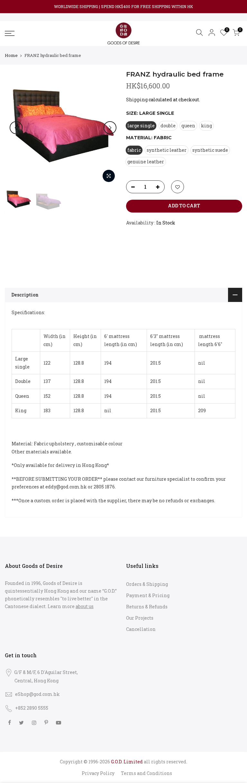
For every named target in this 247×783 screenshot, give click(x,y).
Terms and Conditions (146, 773)
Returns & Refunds (147, 607)
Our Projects (139, 618)
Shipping (137, 99)
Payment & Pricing (147, 595)
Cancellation (141, 629)
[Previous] (16, 127)
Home (11, 55)
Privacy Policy (98, 773)
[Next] (110, 127)
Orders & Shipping (147, 584)
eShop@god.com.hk (37, 694)
